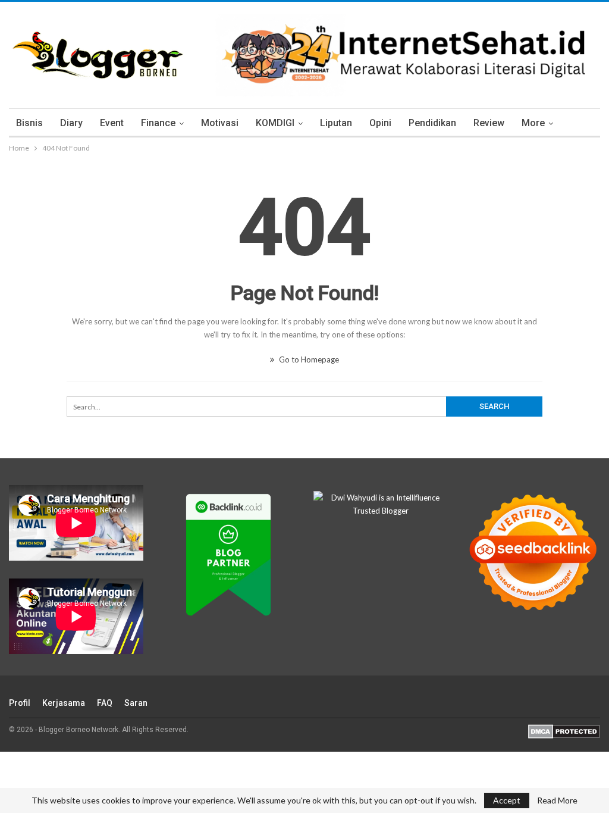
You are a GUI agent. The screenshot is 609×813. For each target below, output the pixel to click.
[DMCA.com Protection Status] (564, 731)
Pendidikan (432, 123)
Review (488, 123)
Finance (158, 123)
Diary (71, 123)
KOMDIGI (275, 123)
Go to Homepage (308, 359)
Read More (557, 800)
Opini (380, 123)
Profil (19, 703)
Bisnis (29, 123)
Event (112, 123)
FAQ (104, 703)
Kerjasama (63, 703)
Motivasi (219, 123)
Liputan (336, 123)
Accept (506, 800)
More (533, 123)
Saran (135, 703)
